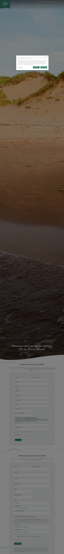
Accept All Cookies (43, 67)
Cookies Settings (20, 67)
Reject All (36, 67)
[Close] (47, 56)
